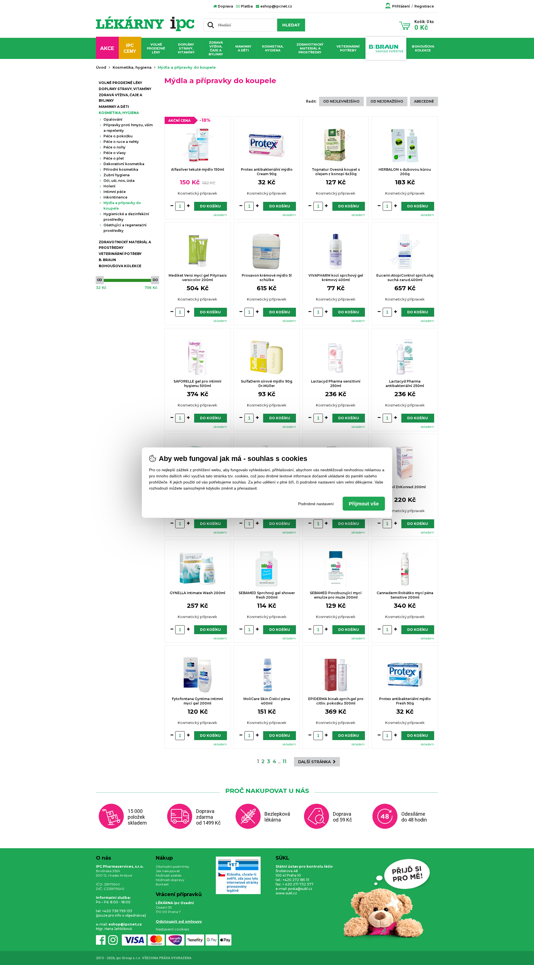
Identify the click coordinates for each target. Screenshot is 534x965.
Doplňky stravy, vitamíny (186, 48)
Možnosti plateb (168, 875)
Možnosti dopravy (170, 880)
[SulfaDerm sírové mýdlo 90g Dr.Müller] (267, 357)
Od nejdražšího (386, 101)
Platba (246, 6)
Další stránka (315, 761)
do (155, 280)
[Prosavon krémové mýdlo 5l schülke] (267, 252)
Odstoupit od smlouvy (179, 921)
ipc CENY (129, 48)
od (99, 280)
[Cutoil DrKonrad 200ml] (405, 463)
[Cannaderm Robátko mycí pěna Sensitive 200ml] (405, 569)
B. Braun (107, 260)
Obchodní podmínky (172, 866)
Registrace (424, 6)
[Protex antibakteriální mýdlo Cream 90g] (267, 146)
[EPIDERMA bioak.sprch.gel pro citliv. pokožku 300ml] (336, 675)
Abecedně (424, 101)
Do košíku (210, 206)
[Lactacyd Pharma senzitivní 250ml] (336, 357)
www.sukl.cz (286, 893)
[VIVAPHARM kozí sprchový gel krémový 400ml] (336, 252)
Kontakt (162, 884)
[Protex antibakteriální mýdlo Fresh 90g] (405, 676)
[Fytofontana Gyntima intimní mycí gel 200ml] (198, 675)
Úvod (101, 67)
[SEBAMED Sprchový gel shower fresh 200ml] (267, 569)
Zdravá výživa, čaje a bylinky (216, 48)
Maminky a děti (243, 48)
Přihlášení (401, 6)
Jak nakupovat (168, 871)
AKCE (107, 48)
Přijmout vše (364, 503)
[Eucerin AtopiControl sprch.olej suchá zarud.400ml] (405, 252)
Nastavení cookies (172, 929)
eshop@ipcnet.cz (275, 6)
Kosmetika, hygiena (272, 48)
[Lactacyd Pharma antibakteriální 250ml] (405, 357)
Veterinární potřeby (348, 48)
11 (284, 761)
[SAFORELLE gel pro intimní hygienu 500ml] (198, 357)
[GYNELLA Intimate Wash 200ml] (198, 569)
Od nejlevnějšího (341, 101)
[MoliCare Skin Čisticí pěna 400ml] (267, 675)
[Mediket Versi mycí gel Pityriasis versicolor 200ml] (198, 252)
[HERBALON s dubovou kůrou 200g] (405, 146)
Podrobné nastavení (316, 503)
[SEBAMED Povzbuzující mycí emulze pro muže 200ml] (336, 569)
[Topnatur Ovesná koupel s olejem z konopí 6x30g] (336, 146)
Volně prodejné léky (156, 48)
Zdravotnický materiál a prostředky (309, 48)
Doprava (225, 6)
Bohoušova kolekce (423, 48)
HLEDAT (291, 25)
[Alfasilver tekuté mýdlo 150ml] (198, 146)
